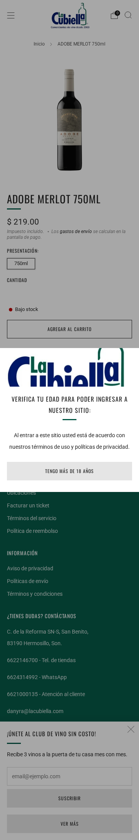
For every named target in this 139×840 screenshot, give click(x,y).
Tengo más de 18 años (69, 471)
